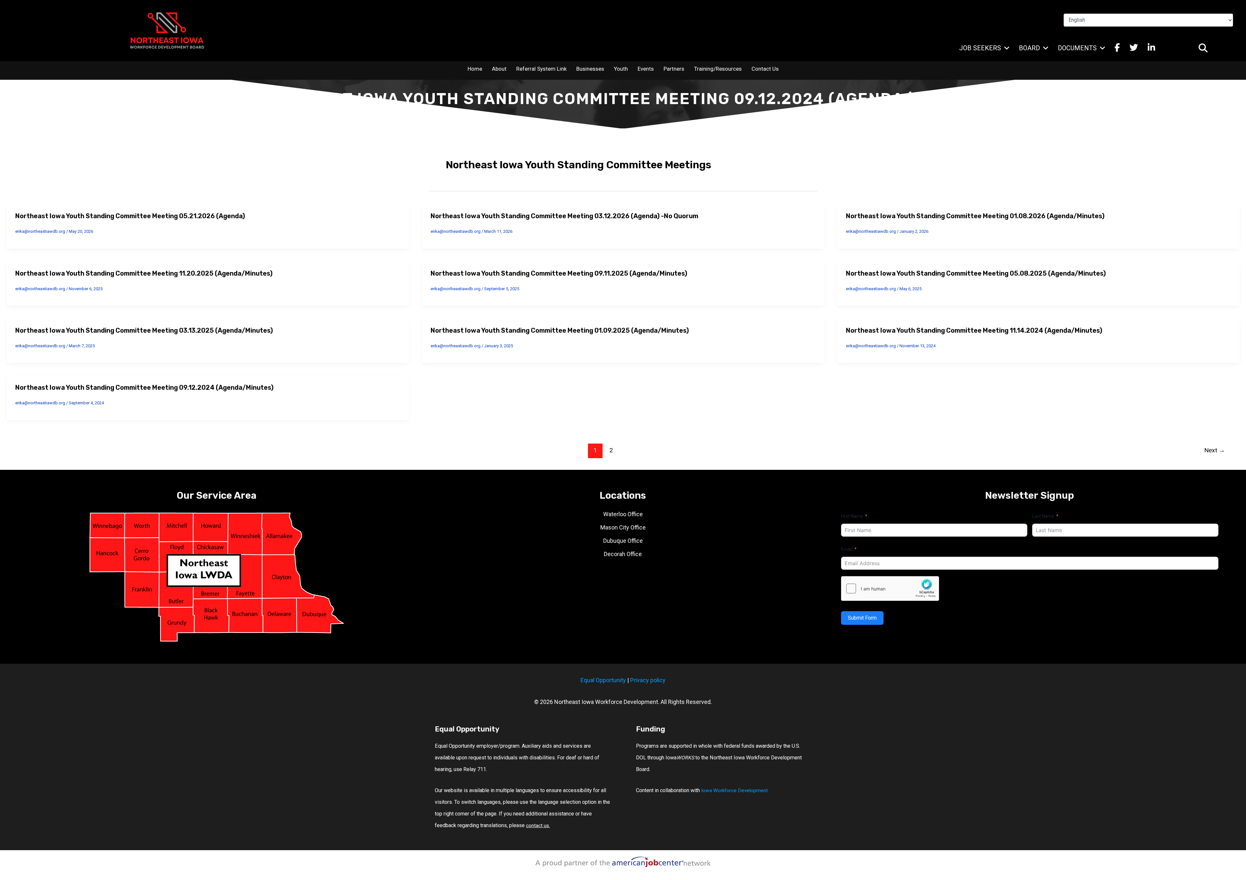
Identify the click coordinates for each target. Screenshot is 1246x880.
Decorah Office (623, 554)
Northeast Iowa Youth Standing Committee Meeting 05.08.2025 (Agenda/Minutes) (976, 273)
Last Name (1043, 516)
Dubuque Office (623, 540)
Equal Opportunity (603, 680)
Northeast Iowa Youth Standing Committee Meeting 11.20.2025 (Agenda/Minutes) (144, 273)
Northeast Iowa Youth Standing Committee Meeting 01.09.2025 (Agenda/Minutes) (560, 330)
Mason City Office (623, 527)
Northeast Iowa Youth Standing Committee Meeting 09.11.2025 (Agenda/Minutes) (559, 273)
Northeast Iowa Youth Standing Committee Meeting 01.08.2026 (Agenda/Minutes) (975, 216)
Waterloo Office (623, 514)
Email (846, 549)
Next (1214, 450)
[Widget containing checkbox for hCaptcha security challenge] (890, 588)
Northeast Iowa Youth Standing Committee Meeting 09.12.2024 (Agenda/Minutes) (144, 387)
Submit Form (862, 618)
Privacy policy (648, 680)
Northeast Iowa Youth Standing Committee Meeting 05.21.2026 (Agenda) (130, 216)
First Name (852, 516)
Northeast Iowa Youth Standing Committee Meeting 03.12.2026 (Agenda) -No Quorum (564, 216)
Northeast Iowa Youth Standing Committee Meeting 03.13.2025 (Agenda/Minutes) (144, 330)
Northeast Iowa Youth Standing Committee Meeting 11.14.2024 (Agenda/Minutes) (974, 330)
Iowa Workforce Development (734, 790)
